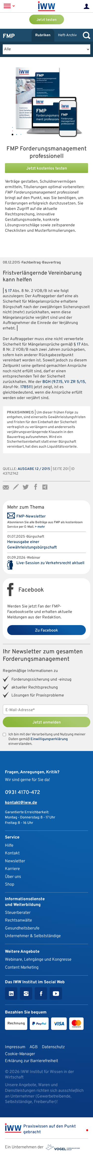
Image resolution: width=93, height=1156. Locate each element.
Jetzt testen (46, 20)
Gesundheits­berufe (22, 928)
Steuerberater (18, 912)
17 (10, 291)
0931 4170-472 (22, 792)
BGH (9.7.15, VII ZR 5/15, (64, 381)
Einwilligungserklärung (49, 739)
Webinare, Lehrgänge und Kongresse (38, 959)
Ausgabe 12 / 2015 (34, 469)
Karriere (12, 868)
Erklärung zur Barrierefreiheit (31, 1061)
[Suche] (85, 35)
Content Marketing (21, 967)
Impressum (15, 1047)
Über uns (13, 876)
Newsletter (15, 861)
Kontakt (12, 853)
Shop (9, 884)
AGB (34, 1047)
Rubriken (43, 35)
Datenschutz (53, 1047)
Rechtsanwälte (18, 920)
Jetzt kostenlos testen (46, 168)
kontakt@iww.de (21, 802)
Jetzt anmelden (46, 722)
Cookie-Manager (20, 1054)
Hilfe (9, 845)
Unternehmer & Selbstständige (33, 936)
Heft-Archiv (67, 35)
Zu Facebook (46, 630)
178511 (26, 387)
